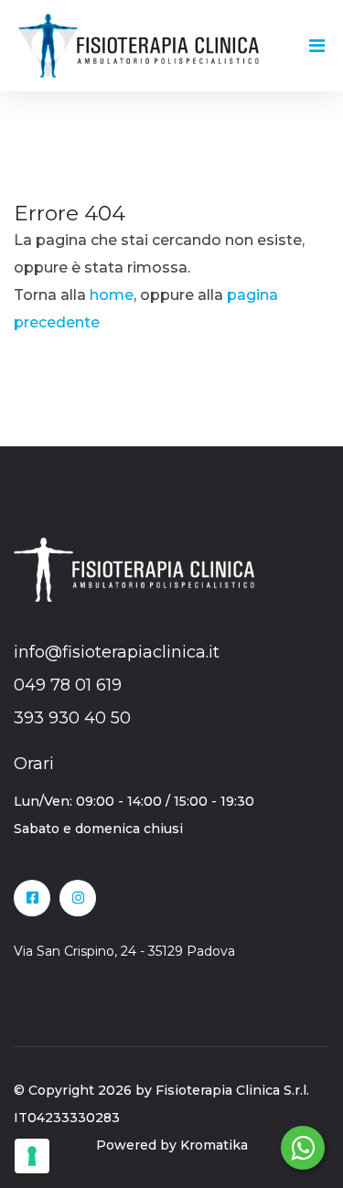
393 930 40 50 (72, 718)
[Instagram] (77, 898)
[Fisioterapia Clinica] (138, 44)
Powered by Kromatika (172, 1145)
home (112, 295)
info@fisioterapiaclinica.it (117, 652)
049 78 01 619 (68, 685)
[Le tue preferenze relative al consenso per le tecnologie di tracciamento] (32, 1156)
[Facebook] (32, 898)
